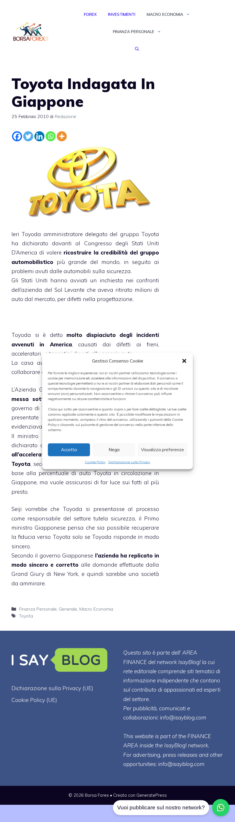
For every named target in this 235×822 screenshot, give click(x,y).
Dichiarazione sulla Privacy (129, 462)
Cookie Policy (95, 462)
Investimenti (121, 14)
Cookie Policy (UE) (34, 699)
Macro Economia (165, 14)
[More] (62, 136)
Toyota (26, 616)
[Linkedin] (39, 136)
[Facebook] (17, 136)
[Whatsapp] (51, 136)
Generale (68, 609)
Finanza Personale (133, 31)
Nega (114, 449)
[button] (184, 361)
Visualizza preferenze (162, 449)
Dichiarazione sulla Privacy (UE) (52, 688)
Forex (90, 14)
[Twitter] (28, 136)
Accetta (69, 449)
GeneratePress (151, 795)
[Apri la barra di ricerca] (137, 48)
